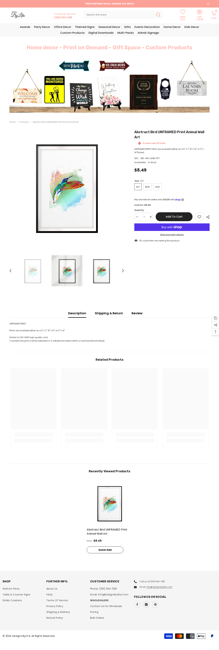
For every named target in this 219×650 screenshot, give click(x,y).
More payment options (172, 234)
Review (137, 313)
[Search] (123, 15)
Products (24, 122)
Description (77, 313)
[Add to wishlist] (199, 217)
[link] (199, 15)
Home (12, 122)
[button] (12, 86)
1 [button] (107, 105)
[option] (109, 86)
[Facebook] (137, 604)
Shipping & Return (109, 313)
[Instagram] (146, 604)
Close (208, 3)
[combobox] (118, 15)
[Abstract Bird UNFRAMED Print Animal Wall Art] (109, 503)
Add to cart (174, 217)
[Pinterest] (155, 604)
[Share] (207, 217)
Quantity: (139, 210)
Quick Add (105, 550)
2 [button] (111, 105)
